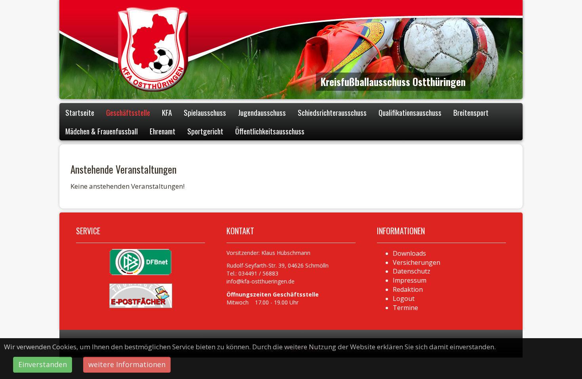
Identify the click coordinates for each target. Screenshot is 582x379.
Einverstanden (42, 364)
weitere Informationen (126, 364)
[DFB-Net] (140, 261)
